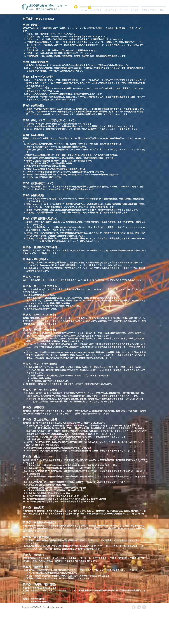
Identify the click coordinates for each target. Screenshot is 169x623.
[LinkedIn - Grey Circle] (139, 607)
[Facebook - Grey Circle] (134, 607)
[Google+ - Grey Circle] (144, 607)
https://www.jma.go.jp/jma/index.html (75, 352)
